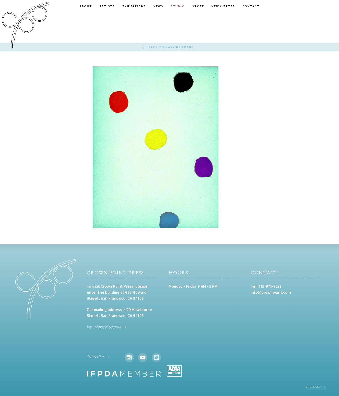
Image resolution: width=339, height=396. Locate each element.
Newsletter (223, 6)
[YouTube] (142, 357)
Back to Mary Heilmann (171, 47)
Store (198, 6)
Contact (250, 6)
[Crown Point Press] (25, 26)
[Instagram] (129, 357)
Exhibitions (134, 6)
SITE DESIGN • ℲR (316, 386)
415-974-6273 (270, 286)
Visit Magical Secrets (104, 326)
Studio (178, 6)
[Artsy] (156, 357)
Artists (107, 6)
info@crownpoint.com (271, 292)
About (86, 6)
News (158, 6)
